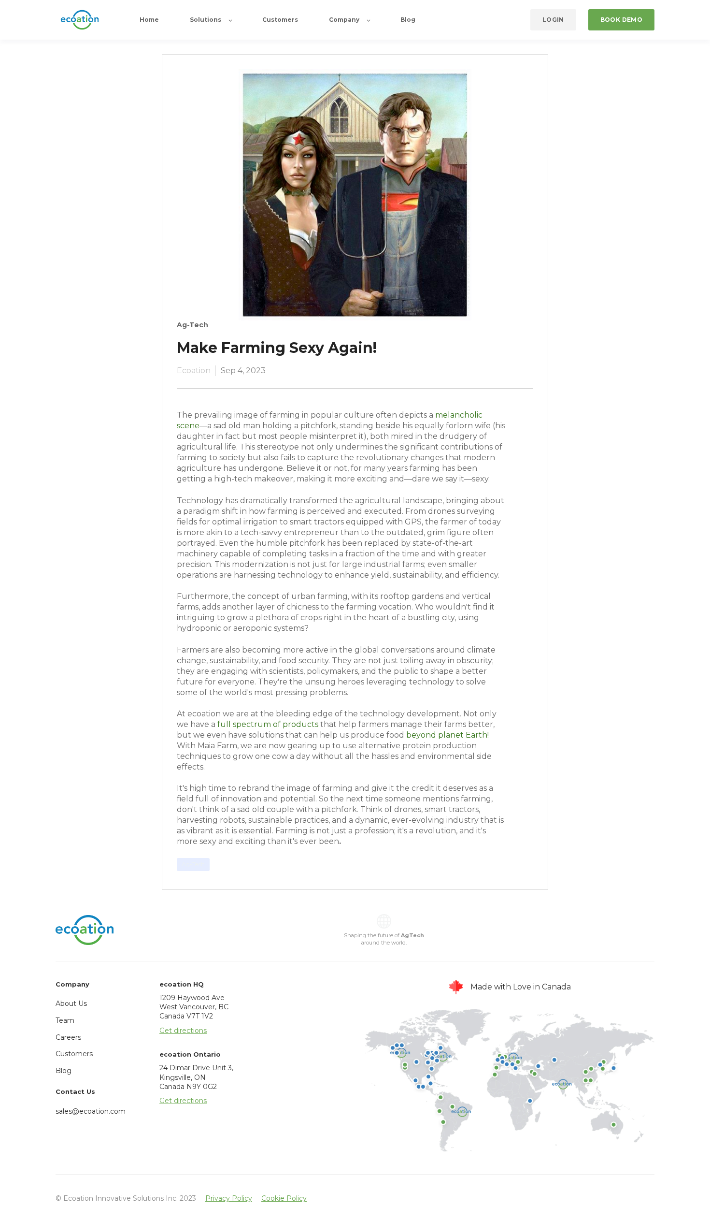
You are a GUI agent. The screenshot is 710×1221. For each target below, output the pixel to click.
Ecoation (194, 370)
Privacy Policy (228, 1198)
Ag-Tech (193, 864)
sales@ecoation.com (91, 1111)
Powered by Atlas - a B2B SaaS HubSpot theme (355, 1211)
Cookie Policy (284, 1198)
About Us (71, 1003)
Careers (68, 1037)
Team (65, 1020)
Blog (63, 1070)
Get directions (183, 1030)
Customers (74, 1053)
